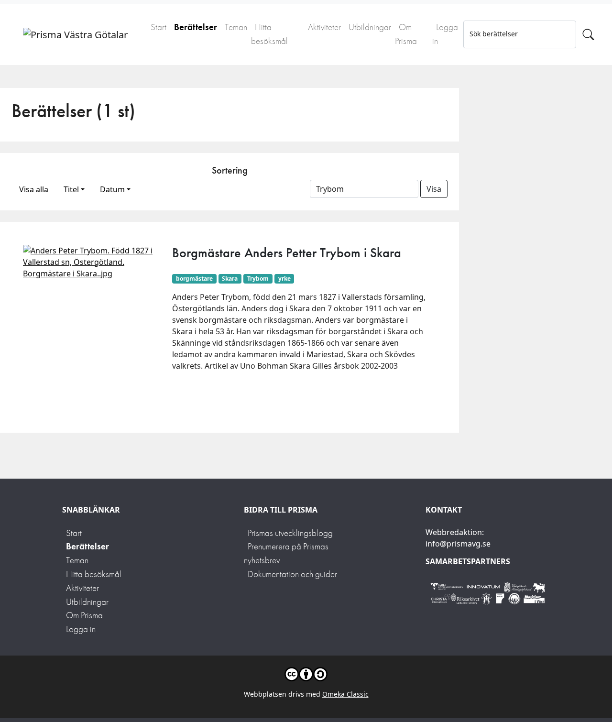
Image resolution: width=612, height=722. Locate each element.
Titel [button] (71, 189)
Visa (433, 189)
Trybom (258, 278)
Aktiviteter (324, 27)
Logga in (445, 34)
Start (158, 27)
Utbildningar (370, 27)
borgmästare (194, 278)
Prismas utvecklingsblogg (290, 533)
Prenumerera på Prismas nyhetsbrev (286, 553)
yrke (284, 278)
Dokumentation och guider (292, 574)
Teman (236, 27)
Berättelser (195, 27)
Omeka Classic (345, 694)
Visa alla (33, 189)
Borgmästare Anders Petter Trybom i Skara (286, 252)
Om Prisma (406, 34)
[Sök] (588, 34)
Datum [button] (112, 189)
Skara (230, 278)
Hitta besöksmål (269, 34)
